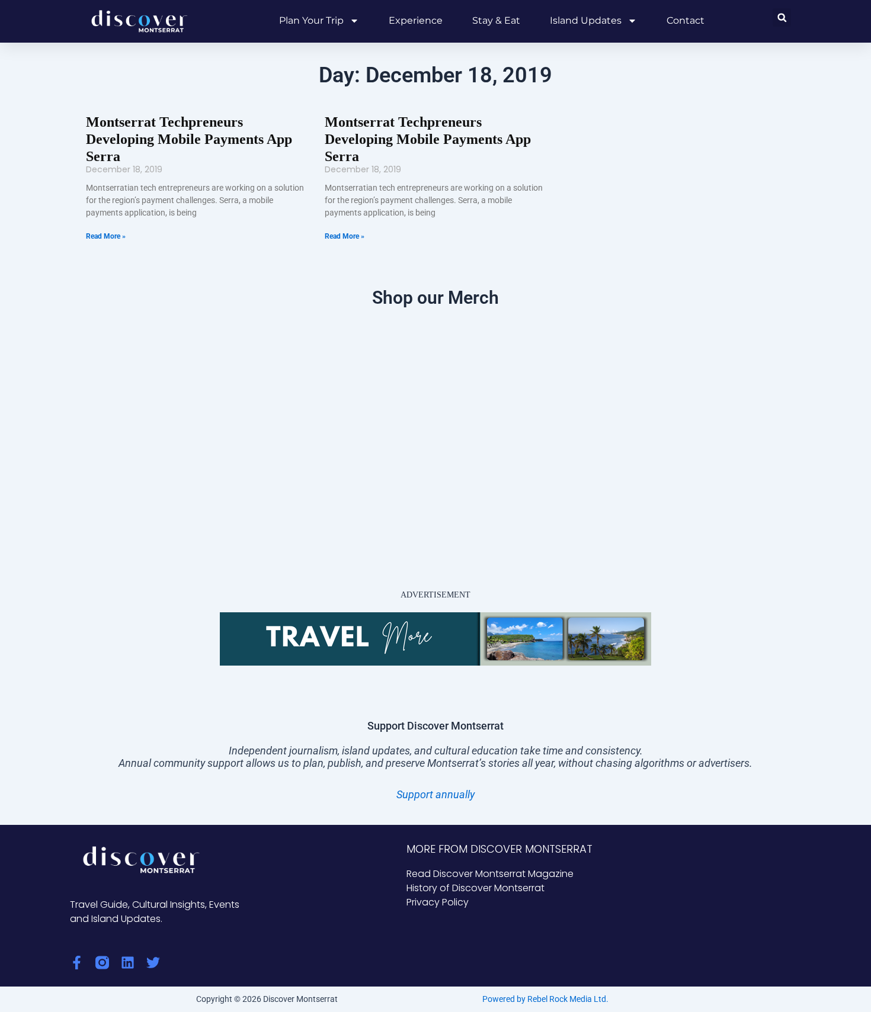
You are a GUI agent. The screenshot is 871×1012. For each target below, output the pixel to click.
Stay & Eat (496, 20)
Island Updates (586, 20)
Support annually (435, 794)
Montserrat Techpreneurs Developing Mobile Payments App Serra (189, 139)
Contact (686, 20)
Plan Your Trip (311, 20)
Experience (416, 20)
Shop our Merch (435, 297)
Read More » (106, 236)
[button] (782, 17)
